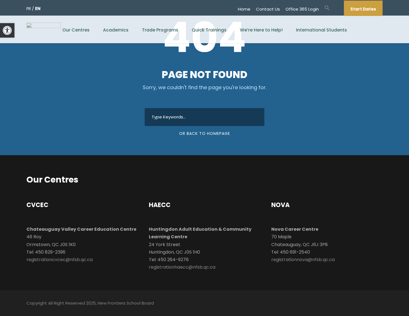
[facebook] (335, 9)
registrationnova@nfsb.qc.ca (303, 259)
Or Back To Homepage (204, 133)
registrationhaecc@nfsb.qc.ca (182, 267)
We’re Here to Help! (261, 30)
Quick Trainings (209, 30)
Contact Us (268, 9)
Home (244, 9)
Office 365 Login (302, 9)
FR (28, 8)
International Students (321, 30)
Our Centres (76, 30)
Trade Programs (160, 30)
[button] (327, 10)
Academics (116, 30)
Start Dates (363, 9)
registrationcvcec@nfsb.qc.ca (59, 259)
